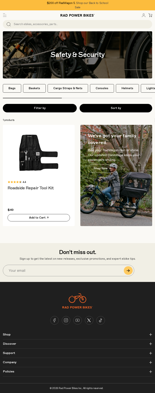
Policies (8, 371)
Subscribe (128, 270)
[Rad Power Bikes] (77, 15)
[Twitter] (89, 320)
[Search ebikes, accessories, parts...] (9, 24)
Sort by (116, 108)
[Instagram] (66, 320)
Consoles (102, 88)
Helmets (127, 88)
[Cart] (150, 15)
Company (9, 362)
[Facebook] (54, 320)
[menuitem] (144, 15)
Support (9, 353)
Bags (12, 88)
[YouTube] (77, 320)
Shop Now (101, 168)
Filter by (40, 108)
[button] (5, 15)
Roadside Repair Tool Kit (31, 187)
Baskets (34, 88)
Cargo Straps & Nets (67, 88)
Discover (9, 344)
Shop (7, 334)
